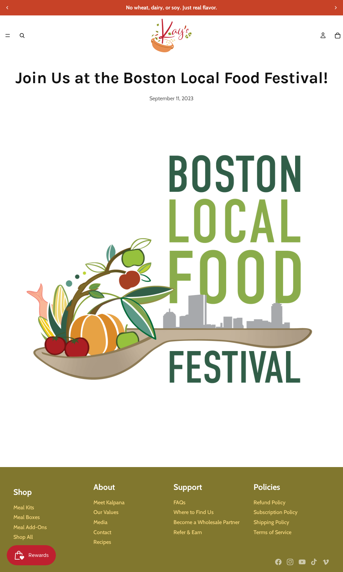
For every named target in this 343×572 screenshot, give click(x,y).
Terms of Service (272, 532)
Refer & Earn (188, 532)
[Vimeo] (326, 562)
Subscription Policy (275, 512)
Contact (102, 532)
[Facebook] (278, 562)
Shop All (23, 537)
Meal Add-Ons (30, 527)
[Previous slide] (7, 7)
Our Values (106, 512)
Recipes (102, 542)
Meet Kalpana (109, 502)
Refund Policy (269, 502)
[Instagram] (290, 562)
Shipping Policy (271, 522)
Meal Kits (23, 507)
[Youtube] (302, 562)
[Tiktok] (314, 562)
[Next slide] (335, 7)
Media (100, 522)
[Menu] (7, 35)
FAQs (180, 502)
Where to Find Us (194, 512)
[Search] (22, 35)
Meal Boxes (26, 517)
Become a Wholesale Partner (206, 522)
